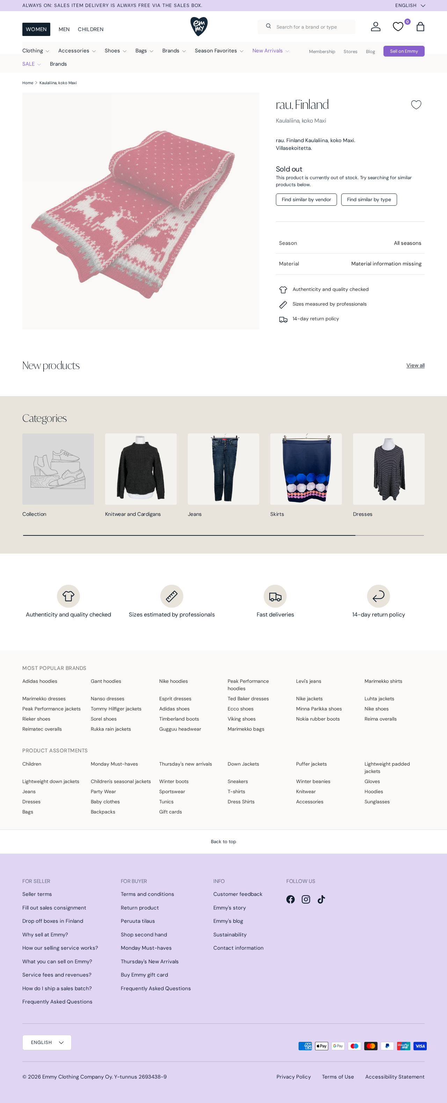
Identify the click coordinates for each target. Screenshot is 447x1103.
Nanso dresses (107, 698)
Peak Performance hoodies (248, 685)
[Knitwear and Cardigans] (141, 469)
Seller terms (37, 894)
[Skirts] (306, 469)
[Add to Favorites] (416, 104)
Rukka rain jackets (111, 729)
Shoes (112, 50)
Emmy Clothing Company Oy (77, 1076)
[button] (420, 26)
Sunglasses (377, 801)
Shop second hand (144, 934)
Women (36, 29)
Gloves (372, 781)
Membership (322, 51)
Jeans (195, 514)
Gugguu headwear (180, 729)
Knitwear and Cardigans (133, 514)
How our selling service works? (60, 947)
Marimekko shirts (383, 681)
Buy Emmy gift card (144, 974)
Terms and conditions (147, 894)
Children (90, 29)
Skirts (277, 514)
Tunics (166, 801)
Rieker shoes (36, 719)
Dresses (363, 514)
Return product (140, 907)
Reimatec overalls (42, 729)
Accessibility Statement (395, 1076)
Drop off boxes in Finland (52, 921)
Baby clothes (105, 801)
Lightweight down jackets (50, 781)
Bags (141, 50)
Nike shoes (377, 709)
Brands (170, 50)
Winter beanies (313, 781)
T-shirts (236, 791)
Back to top (223, 842)
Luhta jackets (379, 698)
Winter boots (174, 781)
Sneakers (238, 781)
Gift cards (170, 812)
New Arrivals (267, 50)
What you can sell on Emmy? (57, 961)
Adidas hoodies (39, 681)
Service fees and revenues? (56, 974)
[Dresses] (389, 469)
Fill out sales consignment (54, 907)
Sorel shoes (104, 719)
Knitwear (306, 791)
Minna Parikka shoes (319, 709)
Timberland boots (179, 719)
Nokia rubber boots (318, 719)
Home (27, 82)
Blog (370, 51)
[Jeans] (223, 469)
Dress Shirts (241, 801)
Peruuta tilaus (138, 921)
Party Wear (103, 791)
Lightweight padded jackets (387, 767)
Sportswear (172, 791)
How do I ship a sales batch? (57, 988)
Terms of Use (338, 1076)
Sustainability (230, 934)
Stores (351, 51)
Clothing (32, 50)
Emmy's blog (228, 921)
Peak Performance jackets (51, 709)
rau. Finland (302, 104)
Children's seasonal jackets (121, 781)
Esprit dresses (175, 698)
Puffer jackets (311, 764)
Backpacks (103, 812)
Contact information (238, 947)
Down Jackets (243, 764)
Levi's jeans (308, 681)
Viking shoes (242, 719)
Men (64, 29)
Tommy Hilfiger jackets (116, 709)
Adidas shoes (174, 709)
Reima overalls (381, 719)
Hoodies (374, 791)
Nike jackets (309, 698)
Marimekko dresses (44, 698)
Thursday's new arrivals (185, 764)
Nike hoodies (173, 681)
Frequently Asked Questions (57, 1001)
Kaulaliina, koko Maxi (58, 82)
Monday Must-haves (114, 764)
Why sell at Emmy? (45, 934)
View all (415, 365)
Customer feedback (238, 894)
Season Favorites (216, 50)
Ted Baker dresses (248, 698)
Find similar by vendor (306, 199)
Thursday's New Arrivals (150, 961)
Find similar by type (369, 199)
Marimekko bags (246, 729)
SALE (28, 63)
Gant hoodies (106, 681)
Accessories (73, 50)
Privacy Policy (294, 1076)
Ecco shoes (241, 709)
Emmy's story (229, 907)
